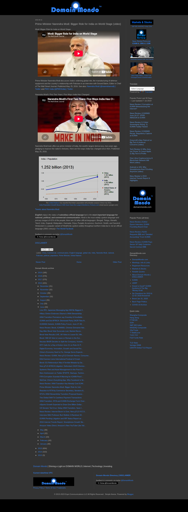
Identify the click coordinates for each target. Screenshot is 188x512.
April (42, 433)
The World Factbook (65, 229)
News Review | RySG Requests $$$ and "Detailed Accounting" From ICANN (141, 234)
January (43, 444)
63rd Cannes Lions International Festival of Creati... (60, 359)
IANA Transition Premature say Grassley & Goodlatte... (62, 317)
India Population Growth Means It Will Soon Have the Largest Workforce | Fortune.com (69, 205)
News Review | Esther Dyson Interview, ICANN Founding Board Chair (139, 224)
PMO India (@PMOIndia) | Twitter (59, 89)
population (54, 256)
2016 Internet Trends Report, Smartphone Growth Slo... (62, 422)
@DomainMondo (66, 234)
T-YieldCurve (135, 333)
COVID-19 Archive (139, 305)
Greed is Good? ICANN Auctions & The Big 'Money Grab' (141, 288)
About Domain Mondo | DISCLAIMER (141, 276)
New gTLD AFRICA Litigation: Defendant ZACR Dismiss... (63, 366)
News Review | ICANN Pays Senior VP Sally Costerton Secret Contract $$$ (141, 244)
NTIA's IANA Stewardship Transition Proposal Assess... (62, 394)
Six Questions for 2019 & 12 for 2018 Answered (142, 294)
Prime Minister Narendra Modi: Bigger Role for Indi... (61, 387)
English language (75, 253)
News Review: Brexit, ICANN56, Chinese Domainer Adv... (63, 328)
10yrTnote (134, 330)
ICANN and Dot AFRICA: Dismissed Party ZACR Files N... (63, 321)
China (44, 253)
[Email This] (42, 249)
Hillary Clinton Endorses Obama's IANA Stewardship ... (62, 314)
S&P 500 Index (136, 325)
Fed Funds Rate (136, 338)
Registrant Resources (141, 266)
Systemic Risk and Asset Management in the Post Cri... (62, 369)
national (111, 253)
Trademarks (61, 488)
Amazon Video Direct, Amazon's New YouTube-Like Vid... (63, 425)
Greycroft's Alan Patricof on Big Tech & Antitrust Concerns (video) (141, 142)
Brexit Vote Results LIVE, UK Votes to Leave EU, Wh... (61, 335)
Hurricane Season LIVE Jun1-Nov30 (142, 59)
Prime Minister (64, 256)
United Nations (54, 203)
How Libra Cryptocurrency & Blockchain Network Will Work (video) (141, 160)
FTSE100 (133, 320)
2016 (40, 283)
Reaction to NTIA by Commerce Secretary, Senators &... (62, 391)
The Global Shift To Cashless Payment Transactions (61, 398)
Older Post (117, 262)
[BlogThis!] (44, 249)
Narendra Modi (101, 253)
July (42, 304)
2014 (40, 452)
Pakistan (39, 256)
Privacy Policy (38, 488)
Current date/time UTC (43, 473)
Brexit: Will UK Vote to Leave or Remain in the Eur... (60, 338)
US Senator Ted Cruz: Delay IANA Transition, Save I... (61, 408)
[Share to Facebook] (49, 249)
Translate (149, 92)
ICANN (135, 280)
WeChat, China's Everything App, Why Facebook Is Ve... (62, 380)
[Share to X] (47, 249)
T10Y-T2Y (134, 335)
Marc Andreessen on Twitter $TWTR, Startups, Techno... (62, 373)
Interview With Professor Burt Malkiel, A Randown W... (61, 415)
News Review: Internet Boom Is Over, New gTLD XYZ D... (63, 412)
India (93, 253)
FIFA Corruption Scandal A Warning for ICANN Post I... (61, 377)
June (42, 307)
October (43, 293)
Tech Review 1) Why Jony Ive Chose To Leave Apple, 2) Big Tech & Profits (140, 151)
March (43, 437)
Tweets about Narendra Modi (47, 209)
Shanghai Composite (138, 315)
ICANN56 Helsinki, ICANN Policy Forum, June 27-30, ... (62, 324)
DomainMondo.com (140, 259)
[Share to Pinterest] (52, 249)
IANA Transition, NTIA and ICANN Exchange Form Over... (63, 401)
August (43, 300)
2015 (40, 448)
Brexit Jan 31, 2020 (140, 299)
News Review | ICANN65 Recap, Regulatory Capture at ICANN (141, 133)
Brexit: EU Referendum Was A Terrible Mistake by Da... (62, 363)
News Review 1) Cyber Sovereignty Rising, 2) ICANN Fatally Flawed (139, 124)
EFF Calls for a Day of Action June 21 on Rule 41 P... (61, 345)
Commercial (51, 253)
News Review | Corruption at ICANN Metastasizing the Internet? (141, 106)
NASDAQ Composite (138, 328)
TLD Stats (134, 343)
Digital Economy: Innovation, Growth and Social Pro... (61, 348)
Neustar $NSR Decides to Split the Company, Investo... (62, 342)
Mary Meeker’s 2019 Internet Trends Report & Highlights (140, 178)
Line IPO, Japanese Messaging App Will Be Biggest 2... (62, 310)
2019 (40, 273)
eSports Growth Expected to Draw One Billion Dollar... (61, 404)
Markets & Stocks (139, 269)
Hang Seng (134, 318)
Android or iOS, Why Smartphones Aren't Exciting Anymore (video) (141, 169)
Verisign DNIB (135, 345)
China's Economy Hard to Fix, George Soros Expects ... (62, 352)
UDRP (134, 283)
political (46, 256)
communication (62, 253)
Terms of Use (51, 488)
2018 (40, 276)
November (44, 290)
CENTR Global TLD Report (141, 348)
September (45, 296)
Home (79, 262)
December (44, 286)
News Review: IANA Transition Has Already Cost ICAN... (62, 383)
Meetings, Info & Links (141, 263)
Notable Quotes (138, 272)
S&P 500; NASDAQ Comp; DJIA (142, 26)
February (44, 440)
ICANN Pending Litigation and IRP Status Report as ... (61, 418)
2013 (40, 455)
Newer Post (40, 262)
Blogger (130, 494)
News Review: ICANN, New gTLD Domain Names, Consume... (65, 356)
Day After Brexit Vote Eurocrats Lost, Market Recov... (61, 331)
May (42, 430)
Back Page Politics (139, 302)
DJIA (132, 323)
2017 (40, 279)
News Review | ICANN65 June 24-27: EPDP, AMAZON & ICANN (140, 115)
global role (87, 253)
